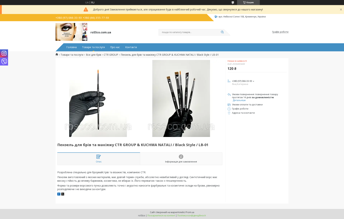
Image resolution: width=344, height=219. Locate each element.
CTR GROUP (111, 54)
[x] (62, 194)
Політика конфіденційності (191, 215)
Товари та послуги (93, 47)
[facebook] (58, 194)
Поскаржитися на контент (161, 215)
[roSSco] (71, 32)
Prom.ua (190, 212)
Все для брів (93, 54)
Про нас (115, 47)
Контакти (131, 47)
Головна (71, 47)
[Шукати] (222, 32)
